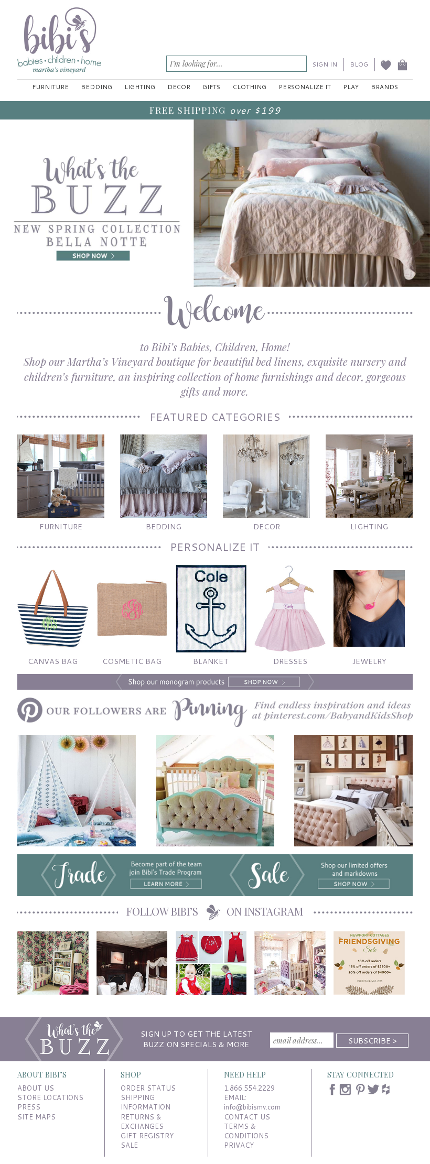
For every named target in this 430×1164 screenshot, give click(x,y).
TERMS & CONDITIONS (246, 1131)
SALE (129, 1145)
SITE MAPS (36, 1117)
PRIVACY (239, 1145)
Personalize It (304, 86)
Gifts (211, 86)
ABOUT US (35, 1088)
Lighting (139, 86)
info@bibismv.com (252, 1107)
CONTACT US (247, 1117)
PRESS (28, 1107)
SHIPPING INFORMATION (145, 1102)
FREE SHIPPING (187, 110)
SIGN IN (325, 64)
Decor (178, 86)
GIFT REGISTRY (147, 1135)
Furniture (50, 86)
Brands (384, 86)
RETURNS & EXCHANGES (142, 1121)
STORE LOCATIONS (50, 1097)
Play (351, 86)
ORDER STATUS (148, 1088)
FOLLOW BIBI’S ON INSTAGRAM (214, 911)
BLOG (359, 64)
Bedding (96, 86)
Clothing (249, 86)
